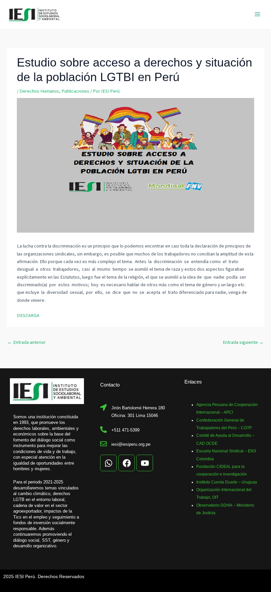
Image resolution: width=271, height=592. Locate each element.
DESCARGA (28, 315)
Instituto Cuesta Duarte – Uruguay (226, 482)
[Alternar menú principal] (257, 14)
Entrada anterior (26, 342)
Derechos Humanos (39, 91)
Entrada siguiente (243, 342)
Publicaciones (75, 91)
